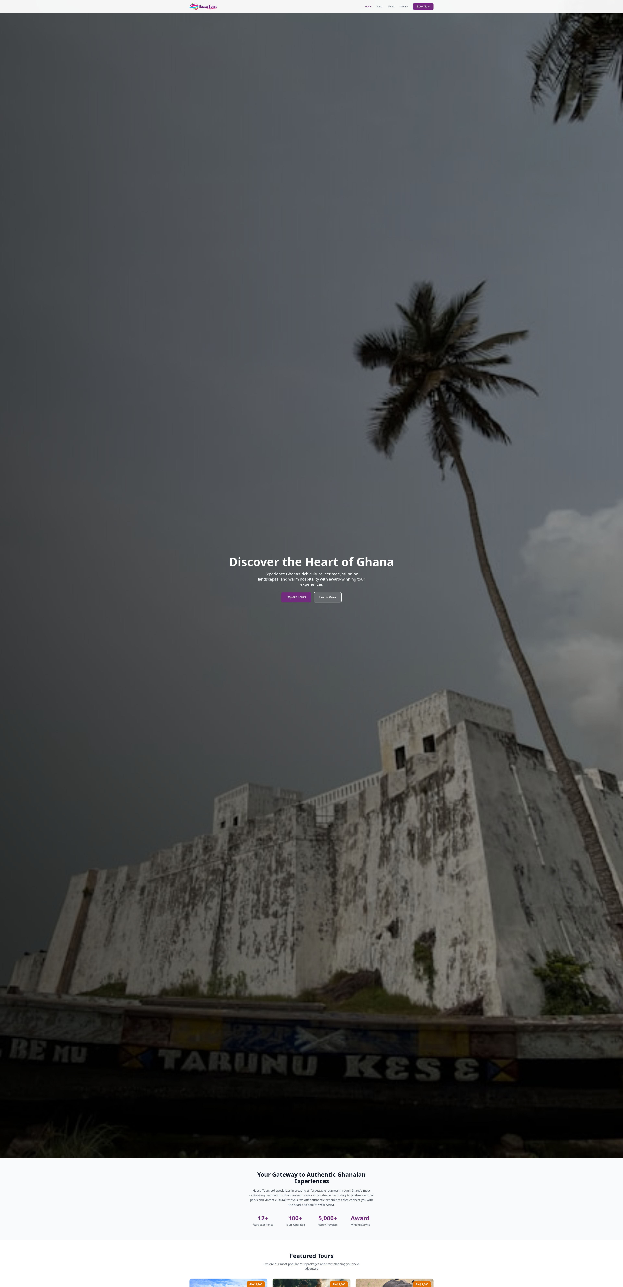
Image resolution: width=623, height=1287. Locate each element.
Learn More (327, 597)
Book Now (423, 6)
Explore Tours (296, 597)
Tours (380, 6)
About (391, 6)
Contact (404, 6)
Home (368, 6)
